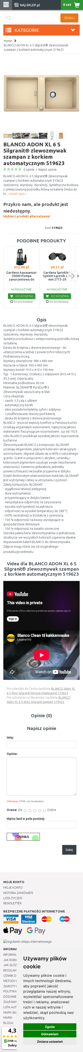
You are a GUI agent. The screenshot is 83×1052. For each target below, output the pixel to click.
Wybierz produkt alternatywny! (35, 210)
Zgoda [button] (50, 1027)
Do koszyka (24, 296)
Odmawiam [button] (49, 1034)
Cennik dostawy (15, 975)
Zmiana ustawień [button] (50, 1041)
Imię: (10, 737)
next (72, 276)
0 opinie (29, 169)
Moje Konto (13, 887)
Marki (7, 1017)
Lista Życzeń (12, 898)
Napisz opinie (47, 169)
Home (8, 41)
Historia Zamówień (18, 893)
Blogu (8, 1023)
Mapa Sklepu (13, 1012)
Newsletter (12, 903)
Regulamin (11, 970)
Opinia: (12, 754)
